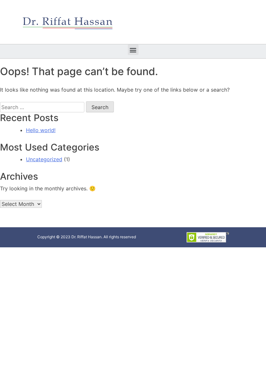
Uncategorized (44, 159)
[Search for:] (42, 107)
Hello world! (40, 130)
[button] (133, 49)
